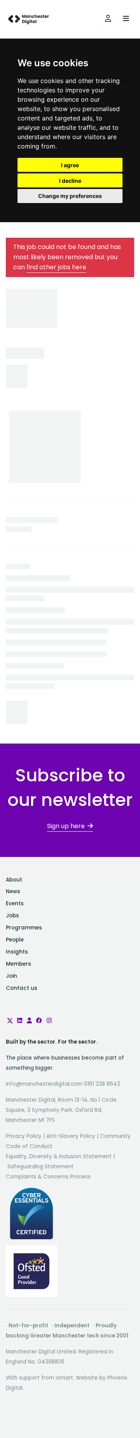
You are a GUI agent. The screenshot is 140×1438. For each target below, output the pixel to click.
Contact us (21, 988)
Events (15, 903)
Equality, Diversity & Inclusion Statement (59, 1156)
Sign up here (66, 825)
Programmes (24, 927)
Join (11, 976)
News (13, 891)
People (15, 939)
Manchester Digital (29, 19)
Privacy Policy (24, 1136)
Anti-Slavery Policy (70, 1136)
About (14, 879)
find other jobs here (56, 267)
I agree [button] (70, 165)
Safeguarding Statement (40, 1166)
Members (18, 964)
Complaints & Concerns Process (48, 1176)
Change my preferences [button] (70, 196)
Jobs (12, 915)
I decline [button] (70, 180)
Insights (17, 952)
